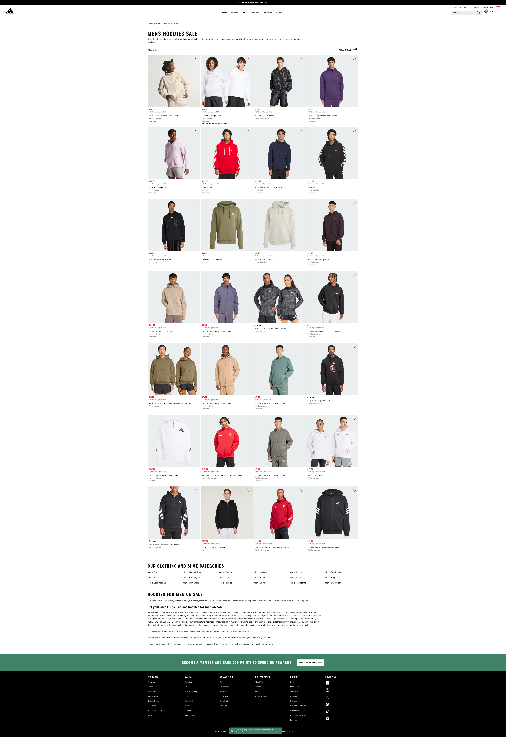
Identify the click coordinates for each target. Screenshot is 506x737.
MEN (224, 13)
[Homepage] (9, 11)
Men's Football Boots (192, 572)
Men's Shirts (260, 583)
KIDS (245, 13)
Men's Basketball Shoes (159, 583)
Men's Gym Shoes (191, 583)
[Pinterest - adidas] (341, 704)
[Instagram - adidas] (341, 690)
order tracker (474, 7)
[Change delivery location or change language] (498, 7)
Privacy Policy (233, 731)
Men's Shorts (296, 572)
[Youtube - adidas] (341, 718)
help (466, 7)
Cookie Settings (219, 731)
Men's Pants (259, 578)
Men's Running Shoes (193, 578)
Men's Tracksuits (333, 572)
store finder (458, 7)
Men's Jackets (260, 572)
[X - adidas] (341, 697)
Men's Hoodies (225, 583)
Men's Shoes (153, 578)
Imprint (262, 731)
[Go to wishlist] (491, 12)
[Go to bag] (497, 12)
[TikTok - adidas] (341, 711)
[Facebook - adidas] (341, 683)
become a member (487, 7)
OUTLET (280, 13)
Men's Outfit (153, 572)
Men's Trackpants (298, 583)
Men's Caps (224, 578)
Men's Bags (330, 578)
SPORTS (255, 13)
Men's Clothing (225, 572)
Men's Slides (295, 578)
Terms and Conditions (249, 731)
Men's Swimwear (333, 583)
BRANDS (268, 13)
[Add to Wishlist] (195, 59)
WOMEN (235, 13)
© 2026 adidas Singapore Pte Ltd (279, 731)
